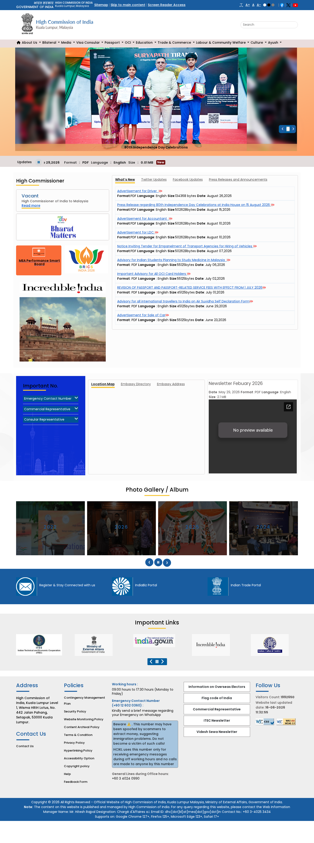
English (171, 264)
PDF (134, 264)
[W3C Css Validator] (266, 721)
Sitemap (101, 5)
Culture (257, 42)
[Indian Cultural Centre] (215, 645)
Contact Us (25, 746)
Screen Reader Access (167, 5)
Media (66, 42)
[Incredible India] (156, 645)
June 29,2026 (216, 306)
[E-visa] (274, 645)
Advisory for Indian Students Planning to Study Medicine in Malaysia (172, 260)
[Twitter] (288, 5)
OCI (128, 42)
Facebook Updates (188, 179)
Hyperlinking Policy (78, 750)
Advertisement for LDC (136, 232)
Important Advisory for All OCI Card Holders (152, 273)
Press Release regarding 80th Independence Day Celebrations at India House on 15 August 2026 (194, 204)
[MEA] (39, 645)
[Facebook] (282, 5)
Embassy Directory (136, 384)
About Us (30, 42)
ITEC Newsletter (217, 720)
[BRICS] (86, 260)
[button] (241, 5)
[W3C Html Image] (287, 721)
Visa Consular (88, 42)
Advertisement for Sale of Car (141, 315)
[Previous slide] (282, 129)
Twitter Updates (154, 179)
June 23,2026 (215, 320)
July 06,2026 (215, 264)
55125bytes (185, 264)
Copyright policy (77, 766)
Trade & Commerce (175, 42)
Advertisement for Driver (138, 191)
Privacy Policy (74, 742)
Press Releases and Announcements (238, 179)
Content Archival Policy (82, 727)
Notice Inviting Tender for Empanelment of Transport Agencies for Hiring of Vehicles (185, 246)
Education (145, 42)
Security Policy (75, 711)
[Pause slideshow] (288, 129)
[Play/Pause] (38, 162)
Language (146, 264)
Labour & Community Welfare (221, 42)
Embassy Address (171, 384)
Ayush (273, 42)
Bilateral (49, 42)
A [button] (253, 5)
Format (123, 264)
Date (199, 264)
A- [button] (259, 5)
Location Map (103, 384)
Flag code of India (217, 698)
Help (67, 774)
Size (172, 264)
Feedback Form (75, 782)
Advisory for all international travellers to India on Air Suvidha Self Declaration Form (183, 301)
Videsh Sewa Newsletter (217, 731)
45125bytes (186, 292)
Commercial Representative (217, 709)
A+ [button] (247, 5)
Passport (113, 42)
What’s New (125, 179)
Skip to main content (128, 5)
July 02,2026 (215, 278)
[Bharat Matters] (62, 227)
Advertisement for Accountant (143, 218)
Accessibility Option (79, 758)
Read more (31, 205)
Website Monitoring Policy (83, 719)
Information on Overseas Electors (216, 686)
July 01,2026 (215, 292)
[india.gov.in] (98, 640)
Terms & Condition (78, 735)
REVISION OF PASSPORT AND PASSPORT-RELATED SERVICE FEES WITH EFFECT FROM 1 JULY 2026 (189, 287)
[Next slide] (293, 129)
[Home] (18, 43)
